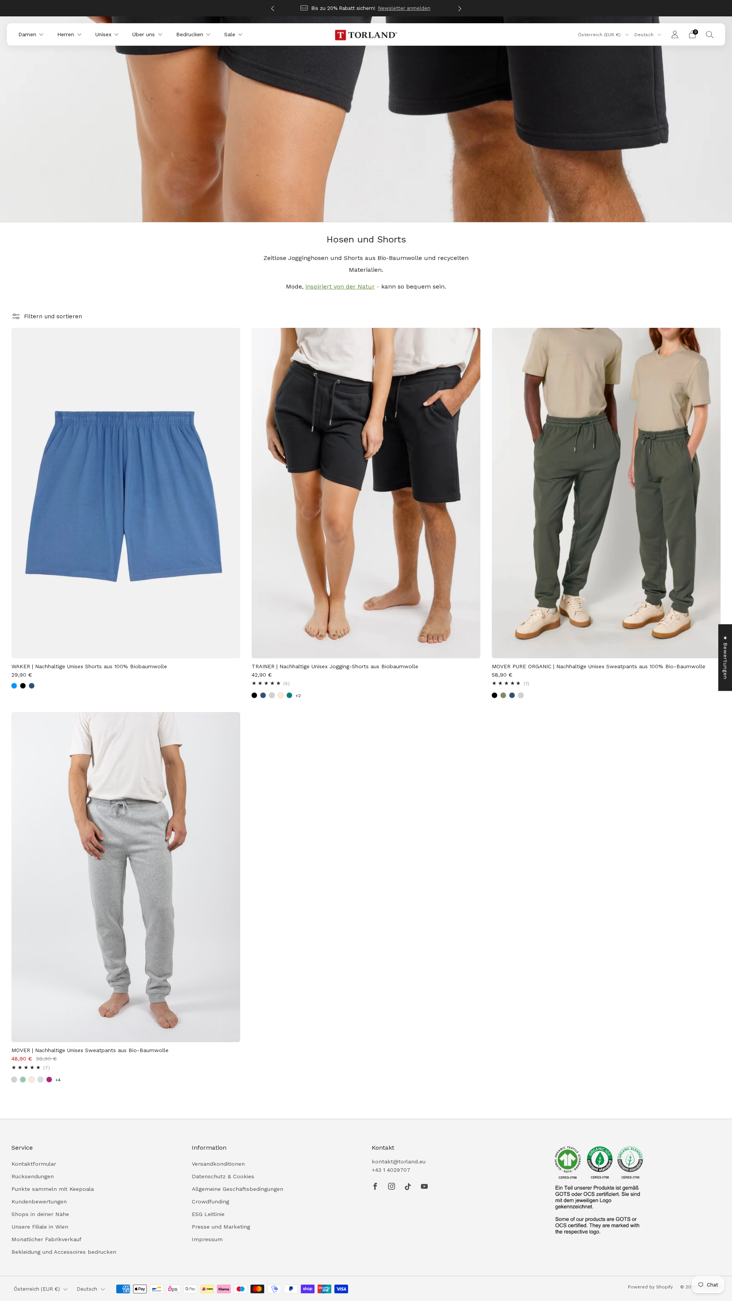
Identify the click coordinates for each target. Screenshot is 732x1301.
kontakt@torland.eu (398, 1161)
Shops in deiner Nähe (40, 1214)
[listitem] (384, 8)
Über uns (143, 34)
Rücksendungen (32, 1176)
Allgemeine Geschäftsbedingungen (237, 1189)
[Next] (460, 8)
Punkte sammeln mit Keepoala (52, 1189)
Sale (229, 34)
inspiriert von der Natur (340, 286)
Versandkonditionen (218, 1164)
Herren (65, 34)
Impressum (207, 1239)
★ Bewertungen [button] (725, 657)
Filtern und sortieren (53, 316)
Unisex (103, 34)
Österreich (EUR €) (600, 34)
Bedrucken (189, 34)
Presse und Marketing (221, 1227)
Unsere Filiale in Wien (39, 1227)
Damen (27, 34)
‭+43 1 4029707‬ (391, 1170)
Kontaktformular (33, 1164)
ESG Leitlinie (208, 1214)
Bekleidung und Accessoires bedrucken (63, 1252)
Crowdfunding (210, 1201)
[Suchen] (710, 34)
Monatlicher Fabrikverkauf (46, 1239)
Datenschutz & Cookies (223, 1176)
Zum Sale (412, 8)
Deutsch (644, 34)
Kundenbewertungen (39, 1201)
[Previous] (273, 8)
